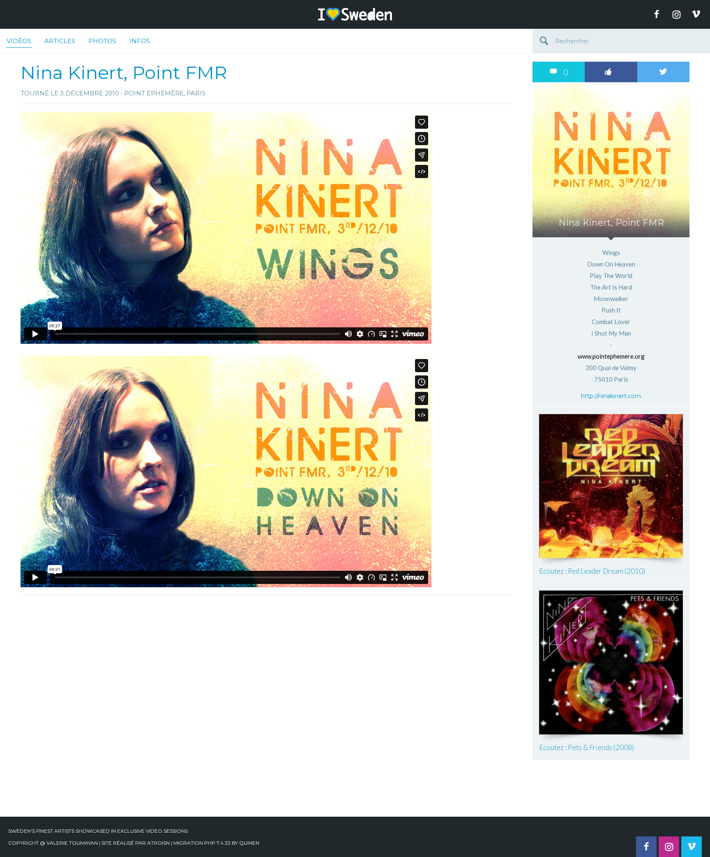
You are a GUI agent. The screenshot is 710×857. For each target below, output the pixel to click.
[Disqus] (266, 702)
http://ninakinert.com (611, 396)
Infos (139, 41)
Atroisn (158, 843)
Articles (59, 41)
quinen (249, 843)
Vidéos (19, 41)
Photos (102, 41)
